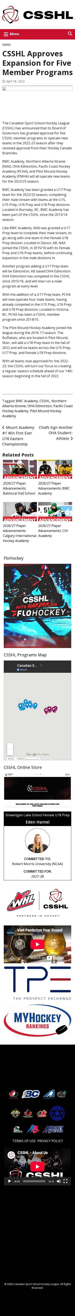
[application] (37, 1166)
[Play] (10, 1182)
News (6, 45)
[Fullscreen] (65, 1182)
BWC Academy (27, 401)
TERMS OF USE (24, 1141)
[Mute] (59, 1182)
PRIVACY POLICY (50, 1141)
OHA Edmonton (40, 406)
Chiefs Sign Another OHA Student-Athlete (56, 433)
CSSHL (45, 401)
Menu (14, 34)
